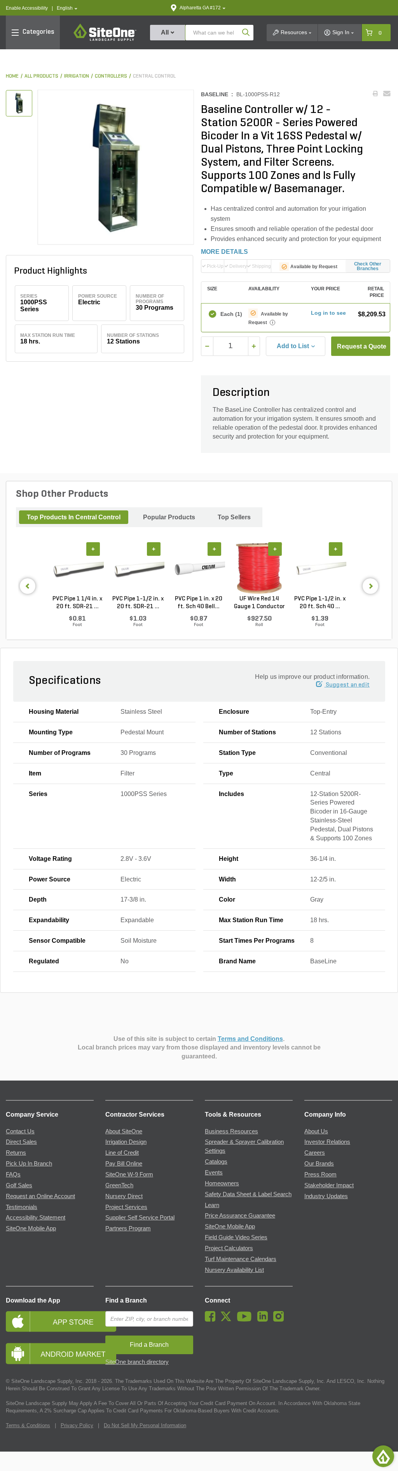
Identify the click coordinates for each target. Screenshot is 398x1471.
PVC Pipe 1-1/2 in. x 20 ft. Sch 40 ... (320, 603)
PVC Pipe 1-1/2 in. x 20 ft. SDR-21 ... (138, 603)
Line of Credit (122, 1153)
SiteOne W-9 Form (129, 1174)
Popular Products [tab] (169, 517)
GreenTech (119, 1185)
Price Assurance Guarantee (240, 1216)
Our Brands (319, 1163)
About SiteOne (123, 1131)
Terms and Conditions (250, 1039)
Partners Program (128, 1228)
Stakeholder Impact (329, 1185)
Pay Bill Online (123, 1163)
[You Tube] (246, 1320)
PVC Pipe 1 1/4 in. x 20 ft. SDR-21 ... (77, 603)
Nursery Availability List (234, 1270)
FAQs (13, 1174)
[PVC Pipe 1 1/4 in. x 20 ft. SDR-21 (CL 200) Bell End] (77, 569)
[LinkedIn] (264, 1320)
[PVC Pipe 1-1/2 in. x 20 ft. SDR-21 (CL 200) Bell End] (138, 569)
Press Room (320, 1174)
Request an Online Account (40, 1196)
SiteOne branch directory (137, 1362)
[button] (67, 8)
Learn (212, 1205)
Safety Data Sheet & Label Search (248, 1194)
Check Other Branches (368, 266)
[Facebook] (212, 1320)
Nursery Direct (124, 1196)
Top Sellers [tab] (234, 517)
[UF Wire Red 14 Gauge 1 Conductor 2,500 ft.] (259, 569)
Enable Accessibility (27, 8)
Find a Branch (126, 1300)
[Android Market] (50, 1353)
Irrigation (76, 76)
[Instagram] (280, 1320)
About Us (316, 1131)
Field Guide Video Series (236, 1237)
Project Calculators (229, 1248)
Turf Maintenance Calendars (240, 1259)
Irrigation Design (126, 1142)
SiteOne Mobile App (31, 1228)
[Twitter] (228, 1320)
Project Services (126, 1207)
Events (214, 1172)
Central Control (154, 76)
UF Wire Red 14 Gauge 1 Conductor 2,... (259, 603)
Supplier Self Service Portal (140, 1217)
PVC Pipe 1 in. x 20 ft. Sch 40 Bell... (198, 603)
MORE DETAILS (224, 251)
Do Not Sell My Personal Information (145, 1425)
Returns (16, 1153)
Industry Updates (326, 1196)
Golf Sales (19, 1185)
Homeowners (222, 1183)
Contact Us (20, 1131)
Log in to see (328, 313)
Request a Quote (361, 346)
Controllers (111, 76)
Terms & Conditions (28, 1425)
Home (12, 76)
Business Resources (231, 1131)
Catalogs (216, 1162)
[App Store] (50, 1321)
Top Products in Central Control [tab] (73, 517)
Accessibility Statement (35, 1217)
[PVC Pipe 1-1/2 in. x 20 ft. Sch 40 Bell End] (319, 569)
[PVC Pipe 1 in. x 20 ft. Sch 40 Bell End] (198, 569)
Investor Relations (327, 1142)
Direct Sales (21, 1142)
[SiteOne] (104, 39)
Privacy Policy (77, 1425)
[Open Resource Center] (383, 1456)
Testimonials (21, 1207)
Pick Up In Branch (29, 1163)
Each (230, 314)
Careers (314, 1153)
